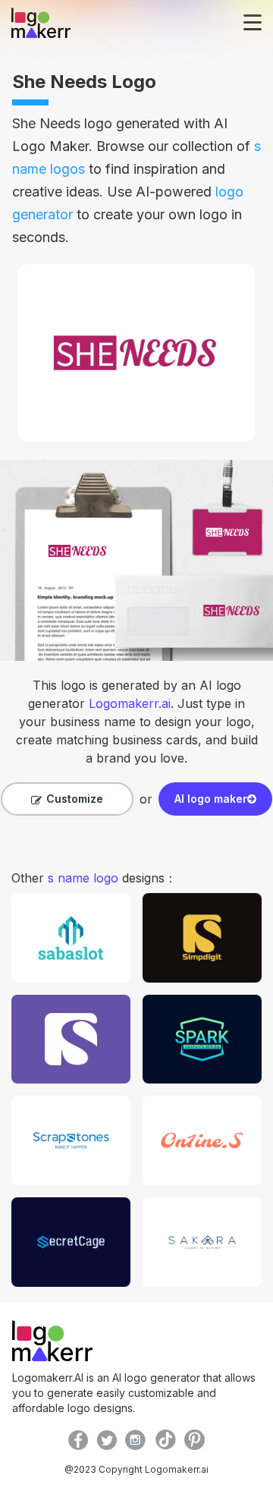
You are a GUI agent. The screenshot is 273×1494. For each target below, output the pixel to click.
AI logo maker (210, 798)
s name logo (83, 877)
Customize (74, 798)
